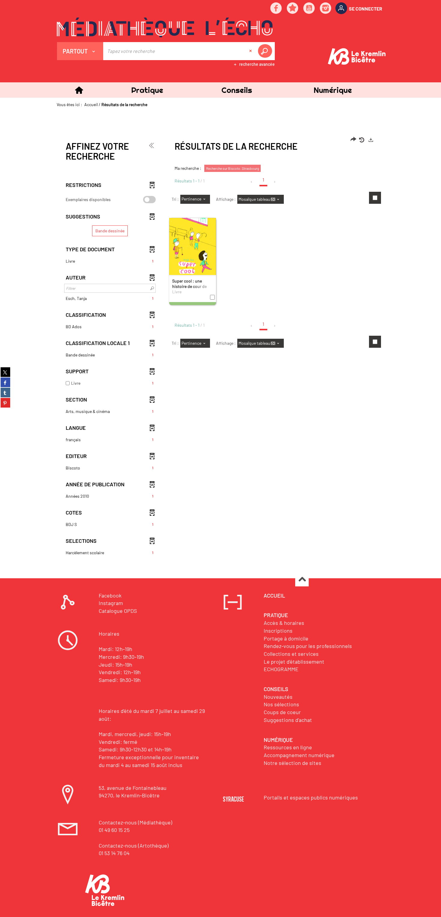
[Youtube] (309, 8)
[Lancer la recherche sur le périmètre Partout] (266, 51)
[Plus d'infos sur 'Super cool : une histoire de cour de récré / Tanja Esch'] (192, 248)
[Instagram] (326, 8)
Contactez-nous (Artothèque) (134, 845)
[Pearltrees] (293, 8)
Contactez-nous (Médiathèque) (135, 822)
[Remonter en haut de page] (302, 579)
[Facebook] (276, 8)
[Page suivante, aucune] (274, 181)
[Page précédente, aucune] (251, 181)
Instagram (111, 603)
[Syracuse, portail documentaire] (165, 27)
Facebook (110, 595)
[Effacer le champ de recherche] (251, 51)
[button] (147, 90)
